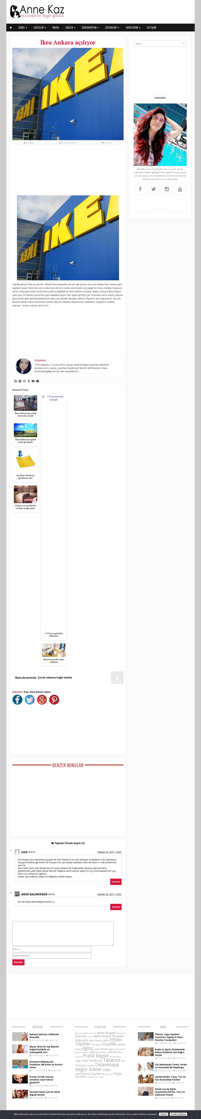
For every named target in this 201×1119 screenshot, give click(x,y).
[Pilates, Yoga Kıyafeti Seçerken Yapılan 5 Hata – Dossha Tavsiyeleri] (146, 1040)
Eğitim (98, 1044)
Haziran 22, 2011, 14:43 (109, 851)
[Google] (15, 381)
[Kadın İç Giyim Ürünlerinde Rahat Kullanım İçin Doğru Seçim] (146, 1055)
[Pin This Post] (55, 703)
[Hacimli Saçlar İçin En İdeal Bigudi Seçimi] (20, 1097)
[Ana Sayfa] (36, 18)
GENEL (22, 27)
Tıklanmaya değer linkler (97, 1066)
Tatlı (123, 1061)
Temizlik (90, 1065)
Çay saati (109, 1074)
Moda (113, 1052)
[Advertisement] (68, 172)
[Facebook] (28, 381)
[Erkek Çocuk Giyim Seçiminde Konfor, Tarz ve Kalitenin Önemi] (146, 1095)
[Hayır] (197, 1114)
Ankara (86, 1033)
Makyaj (104, 1052)
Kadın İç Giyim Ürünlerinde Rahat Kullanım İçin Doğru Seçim (170, 1052)
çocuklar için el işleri (95, 1077)
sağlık (78, 1060)
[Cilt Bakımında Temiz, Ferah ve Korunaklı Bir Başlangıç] (146, 1070)
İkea (26, 691)
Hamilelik (121, 1044)
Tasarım (111, 1060)
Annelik (93, 1033)
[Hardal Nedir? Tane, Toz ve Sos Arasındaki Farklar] (146, 1082)
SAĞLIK (69, 27)
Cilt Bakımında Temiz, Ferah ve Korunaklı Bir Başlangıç (171, 1066)
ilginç (87, 1048)
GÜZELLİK (39, 27)
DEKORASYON (89, 27)
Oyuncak (78, 1057)
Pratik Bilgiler (96, 1056)
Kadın (96, 1049)
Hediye (78, 1049)
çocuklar (80, 1076)
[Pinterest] (20, 381)
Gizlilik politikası (178, 1114)
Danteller (81, 1036)
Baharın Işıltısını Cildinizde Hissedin (44, 1036)
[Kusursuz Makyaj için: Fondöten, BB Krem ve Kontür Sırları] (20, 1067)
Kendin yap (106, 1049)
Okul (120, 1052)
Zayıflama (97, 1074)
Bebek (101, 1033)
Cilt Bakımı (121, 1033)
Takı (84, 1060)
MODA (56, 27)
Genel (163, 1027)
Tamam (163, 1114)
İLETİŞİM (151, 27)
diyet (92, 1040)
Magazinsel (95, 1052)
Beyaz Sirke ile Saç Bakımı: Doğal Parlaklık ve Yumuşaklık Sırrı (44, 1049)
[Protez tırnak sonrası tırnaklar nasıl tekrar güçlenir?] (20, 1082)
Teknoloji (80, 1065)
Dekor (90, 1036)
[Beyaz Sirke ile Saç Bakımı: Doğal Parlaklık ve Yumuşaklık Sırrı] (20, 1052)
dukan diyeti (102, 1040)
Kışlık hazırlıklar (81, 1052)
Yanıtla (116, 881)
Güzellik (38, 1027)
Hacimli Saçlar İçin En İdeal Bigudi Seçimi (45, 1093)
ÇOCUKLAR (111, 27)
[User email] (37, 381)
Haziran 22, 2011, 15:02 (109, 894)
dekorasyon (102, 1036)
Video (107, 1070)
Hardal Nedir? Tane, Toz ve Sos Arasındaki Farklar (170, 1078)
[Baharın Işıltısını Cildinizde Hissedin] (20, 1040)
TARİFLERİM (132, 27)
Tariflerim (95, 1060)
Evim (93, 1044)
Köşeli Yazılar (119, 1049)
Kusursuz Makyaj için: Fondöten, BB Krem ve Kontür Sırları (46, 1064)
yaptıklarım (83, 1074)
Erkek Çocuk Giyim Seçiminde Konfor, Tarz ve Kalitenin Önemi (170, 1092)
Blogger (110, 1033)
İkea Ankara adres (40, 691)
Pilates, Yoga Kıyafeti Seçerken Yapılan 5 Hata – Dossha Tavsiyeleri (169, 1037)
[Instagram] (24, 381)
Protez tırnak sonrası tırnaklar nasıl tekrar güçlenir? (42, 1079)
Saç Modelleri (115, 1056)
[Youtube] (33, 381)
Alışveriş (78, 1033)
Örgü (118, 1073)
